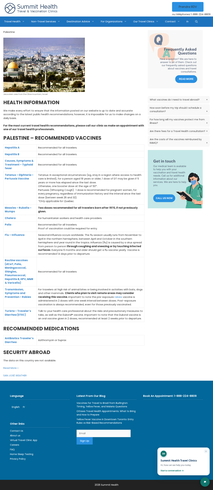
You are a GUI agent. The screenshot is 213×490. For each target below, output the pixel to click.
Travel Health (12, 21)
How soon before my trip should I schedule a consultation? (179, 109)
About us (15, 435)
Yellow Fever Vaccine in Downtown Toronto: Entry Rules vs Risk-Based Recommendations (105, 421)
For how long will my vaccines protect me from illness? (179, 121)
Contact (170, 21)
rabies (118, 297)
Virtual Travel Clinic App (23, 440)
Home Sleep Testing (21, 454)
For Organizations (111, 21)
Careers (14, 444)
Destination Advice (78, 21)
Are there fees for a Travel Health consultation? (179, 131)
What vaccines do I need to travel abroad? (179, 99)
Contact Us (16, 430)
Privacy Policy (18, 458)
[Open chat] (205, 482)
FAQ (12, 449)
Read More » (10, 368)
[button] (196, 22)
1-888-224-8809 (201, 14)
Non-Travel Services (43, 21)
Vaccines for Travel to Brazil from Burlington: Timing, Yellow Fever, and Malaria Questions (102, 404)
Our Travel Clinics (143, 21)
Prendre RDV (188, 7)
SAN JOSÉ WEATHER (15, 375)
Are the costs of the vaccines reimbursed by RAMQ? (179, 141)
